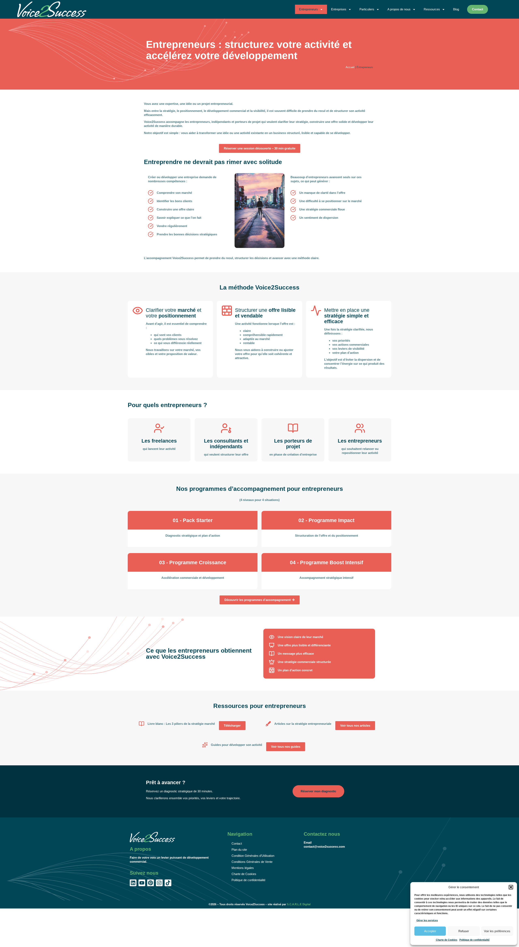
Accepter (430, 931)
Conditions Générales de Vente (252, 861)
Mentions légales (243, 868)
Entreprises (338, 9)
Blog (456, 9)
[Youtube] (141, 882)
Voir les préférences (497, 931)
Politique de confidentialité (474, 939)
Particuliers (366, 9)
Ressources (432, 9)
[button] (511, 887)
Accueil (350, 67)
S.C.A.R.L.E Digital (299, 904)
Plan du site (239, 849)
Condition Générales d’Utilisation (253, 855)
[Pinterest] (150, 882)
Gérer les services (427, 920)
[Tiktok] (168, 882)
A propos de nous (399, 9)
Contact (237, 843)
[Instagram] (159, 882)
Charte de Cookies (446, 939)
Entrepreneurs (308, 9)
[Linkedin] (133, 882)
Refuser (463, 931)
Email (308, 842)
